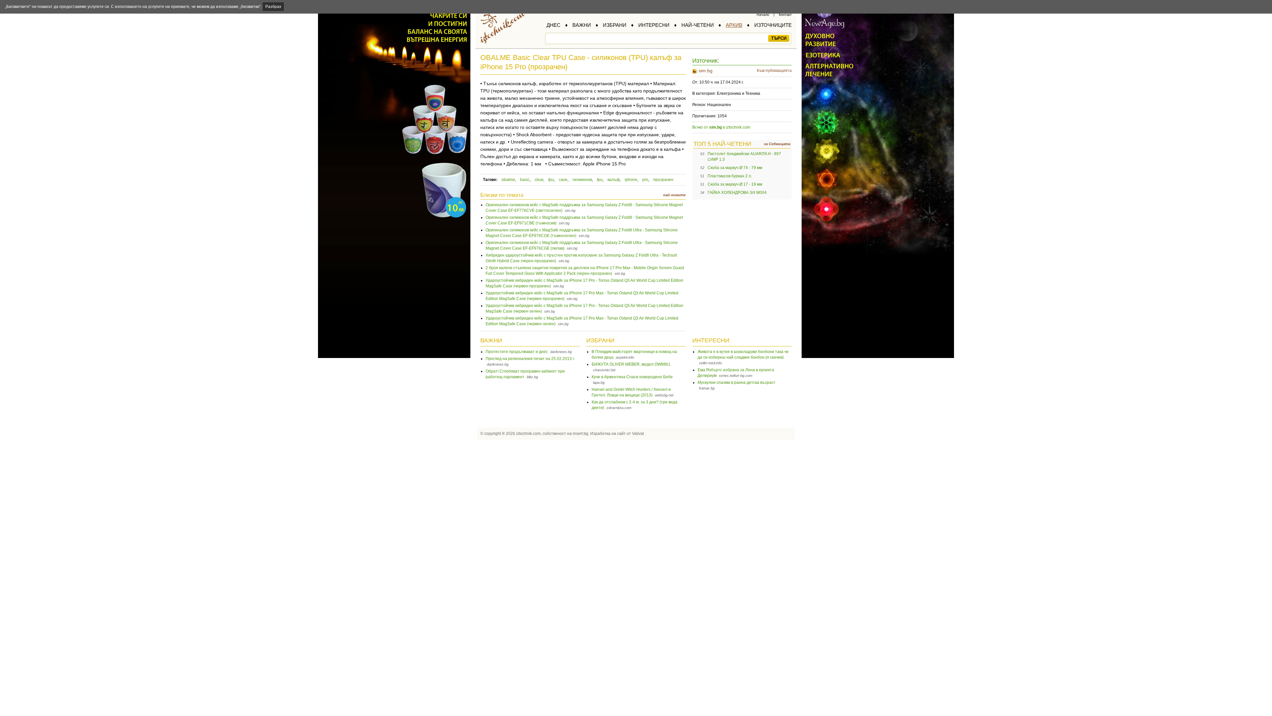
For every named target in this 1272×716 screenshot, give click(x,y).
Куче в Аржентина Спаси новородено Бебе (632, 377)
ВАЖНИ (581, 25)
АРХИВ (734, 25)
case (563, 179)
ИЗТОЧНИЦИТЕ (773, 25)
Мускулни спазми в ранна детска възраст (736, 382)
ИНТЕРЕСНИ (653, 25)
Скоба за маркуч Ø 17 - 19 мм (735, 184)
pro (645, 179)
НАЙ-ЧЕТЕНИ (697, 25)
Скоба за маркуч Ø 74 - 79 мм (735, 167)
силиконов (582, 179)
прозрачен (663, 179)
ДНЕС (553, 25)
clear (539, 179)
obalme (508, 179)
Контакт (785, 15)
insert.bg (580, 433)
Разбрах (273, 6)
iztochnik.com (528, 433)
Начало (763, 15)
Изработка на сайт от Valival (617, 433)
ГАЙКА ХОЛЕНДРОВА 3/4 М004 (737, 192)
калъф (614, 179)
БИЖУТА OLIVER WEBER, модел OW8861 (631, 364)
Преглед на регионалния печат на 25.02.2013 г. (530, 358)
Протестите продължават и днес (517, 351)
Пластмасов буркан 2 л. (730, 176)
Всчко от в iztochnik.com (721, 127)
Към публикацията (774, 70)
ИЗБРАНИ (614, 25)
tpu (551, 179)
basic (525, 179)
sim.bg (706, 70)
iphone (631, 179)
